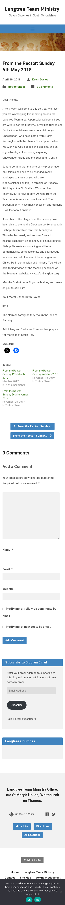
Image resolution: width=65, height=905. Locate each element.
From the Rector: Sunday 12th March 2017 (14, 374)
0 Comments (44, 86)
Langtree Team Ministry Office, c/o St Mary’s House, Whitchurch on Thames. (32, 795)
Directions (42, 826)
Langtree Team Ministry (32, 9)
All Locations (32, 835)
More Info (22, 826)
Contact (10, 877)
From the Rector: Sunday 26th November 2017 (16, 395)
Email (8, 569)
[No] (60, 892)
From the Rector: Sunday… (34, 426)
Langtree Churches (20, 741)
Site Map (25, 877)
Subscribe (17, 705)
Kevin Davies (40, 79)
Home (15, 872)
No (38, 899)
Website (8, 589)
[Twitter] (54, 814)
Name (8, 549)
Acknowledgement (48, 877)
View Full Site (32, 860)
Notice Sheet (16, 86)
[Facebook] (47, 814)
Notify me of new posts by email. (28, 626)
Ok (29, 899)
